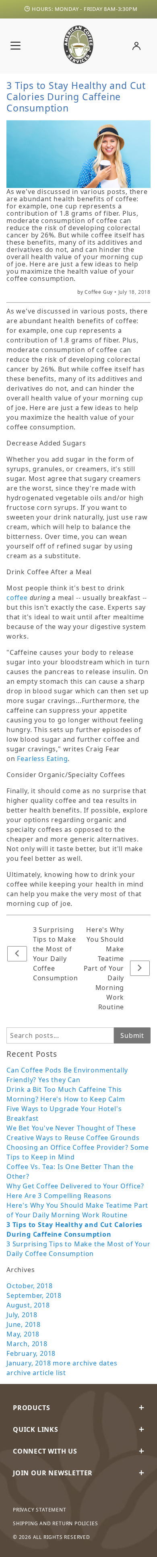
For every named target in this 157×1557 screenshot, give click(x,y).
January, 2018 (28, 1363)
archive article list (36, 1372)
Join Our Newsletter (53, 1472)
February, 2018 (31, 1353)
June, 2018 (23, 1324)
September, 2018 (34, 1295)
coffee (17, 597)
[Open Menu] (15, 46)
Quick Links (35, 1429)
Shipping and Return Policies (55, 1523)
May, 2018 (22, 1334)
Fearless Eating (42, 758)
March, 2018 (27, 1343)
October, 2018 (29, 1285)
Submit (132, 1035)
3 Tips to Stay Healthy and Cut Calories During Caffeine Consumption (76, 96)
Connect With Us (45, 1451)
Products (31, 1407)
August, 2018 (28, 1305)
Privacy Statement (39, 1509)
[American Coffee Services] (78, 43)
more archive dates (85, 1363)
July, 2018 (21, 1314)
